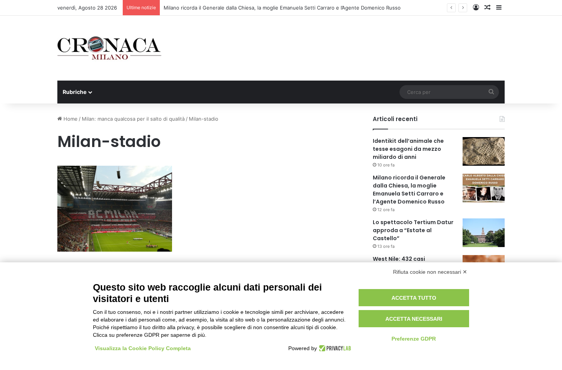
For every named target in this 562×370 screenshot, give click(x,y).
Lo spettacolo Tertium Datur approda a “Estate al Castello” (413, 230)
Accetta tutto (413, 298)
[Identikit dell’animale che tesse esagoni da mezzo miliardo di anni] (484, 151)
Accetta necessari (413, 319)
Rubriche (74, 92)
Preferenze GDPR (413, 339)
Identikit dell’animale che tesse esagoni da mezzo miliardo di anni (408, 149)
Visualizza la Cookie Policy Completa (143, 348)
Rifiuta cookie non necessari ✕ (430, 272)
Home (70, 119)
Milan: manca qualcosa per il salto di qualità (133, 119)
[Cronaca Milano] (109, 48)
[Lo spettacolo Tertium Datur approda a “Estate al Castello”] (484, 232)
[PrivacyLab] (334, 348)
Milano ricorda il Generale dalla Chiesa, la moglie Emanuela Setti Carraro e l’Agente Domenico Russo (282, 8)
